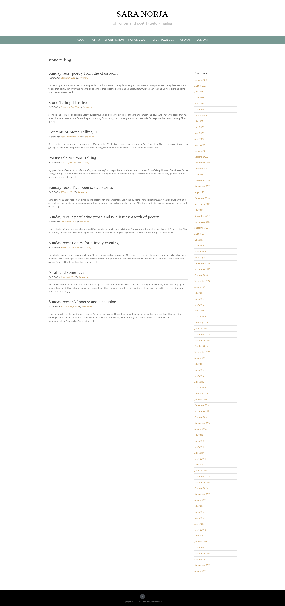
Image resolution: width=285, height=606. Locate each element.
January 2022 (200, 150)
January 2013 (200, 541)
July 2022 (198, 121)
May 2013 (199, 517)
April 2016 (199, 310)
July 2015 (198, 364)
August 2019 (200, 192)
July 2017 (198, 239)
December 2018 (202, 198)
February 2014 (201, 464)
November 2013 (202, 482)
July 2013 (198, 506)
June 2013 (199, 511)
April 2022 (199, 139)
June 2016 (199, 298)
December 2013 (202, 476)
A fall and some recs (66, 272)
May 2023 (199, 97)
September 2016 (202, 281)
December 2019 (202, 180)
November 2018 (202, 204)
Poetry (95, 39)
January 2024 (200, 79)
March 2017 (200, 251)
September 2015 (202, 352)
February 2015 (201, 393)
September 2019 (202, 186)
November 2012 (202, 553)
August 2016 (200, 286)
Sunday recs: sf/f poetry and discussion (82, 301)
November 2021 (202, 162)
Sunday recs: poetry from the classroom (83, 73)
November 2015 (202, 340)
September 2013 (202, 494)
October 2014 (201, 417)
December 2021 (202, 156)
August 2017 (200, 233)
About (81, 39)
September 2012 (202, 565)
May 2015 (199, 375)
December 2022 (202, 109)
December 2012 (202, 547)
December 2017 (202, 215)
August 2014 (200, 429)
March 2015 (200, 387)
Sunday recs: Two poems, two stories (80, 187)
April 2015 (199, 381)
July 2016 (198, 292)
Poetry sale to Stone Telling (72, 158)
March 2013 (200, 529)
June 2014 (199, 440)
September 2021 (202, 168)
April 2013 (199, 523)
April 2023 (199, 103)
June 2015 (199, 369)
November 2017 (202, 221)
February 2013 (201, 535)
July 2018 (198, 210)
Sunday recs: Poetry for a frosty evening (83, 243)
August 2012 (200, 571)
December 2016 (202, 263)
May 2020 (199, 174)
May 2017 (199, 245)
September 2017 (202, 227)
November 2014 (202, 411)
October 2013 (201, 488)
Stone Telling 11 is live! (69, 102)
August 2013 (200, 500)
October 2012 (201, 559)
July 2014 (198, 435)
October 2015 (201, 346)
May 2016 (199, 304)
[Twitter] (142, 596)
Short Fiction (114, 39)
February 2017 (201, 257)
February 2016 (201, 322)
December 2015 (202, 334)
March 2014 (200, 458)
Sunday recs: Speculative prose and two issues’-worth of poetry (103, 217)
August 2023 (200, 85)
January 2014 (200, 470)
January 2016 (200, 328)
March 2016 (200, 316)
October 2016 (201, 275)
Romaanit (185, 39)
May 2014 (199, 446)
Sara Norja (142, 13)
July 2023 (198, 91)
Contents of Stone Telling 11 (73, 132)
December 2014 (202, 405)
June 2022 (199, 127)
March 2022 (200, 144)
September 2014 (202, 423)
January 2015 (200, 399)
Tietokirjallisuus (162, 39)
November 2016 (202, 269)
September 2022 (202, 115)
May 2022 (199, 133)
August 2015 (200, 358)
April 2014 (199, 452)
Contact (202, 39)
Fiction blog (137, 39)
